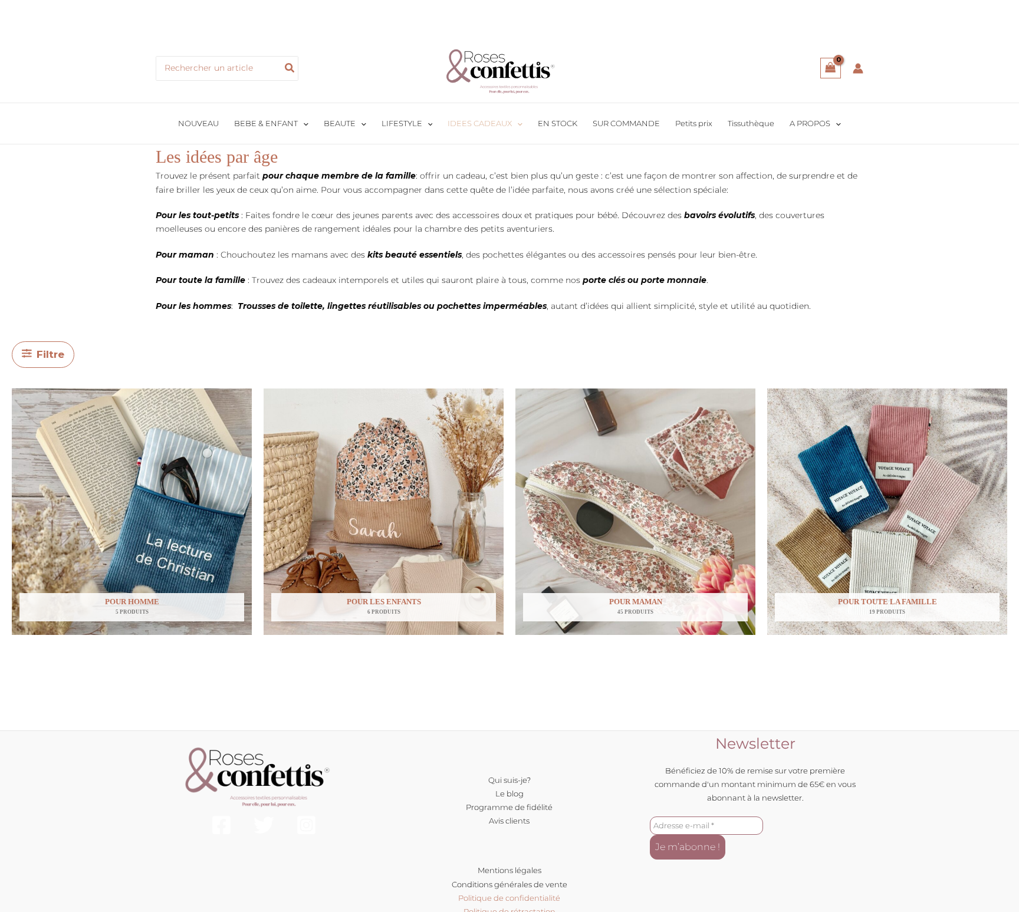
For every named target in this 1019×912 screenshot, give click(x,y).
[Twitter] (264, 825)
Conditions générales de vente (509, 884)
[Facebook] (221, 825)
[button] (303, 123)
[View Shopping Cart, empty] (830, 68)
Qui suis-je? (509, 780)
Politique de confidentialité (509, 898)
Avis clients (509, 820)
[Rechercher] (290, 68)
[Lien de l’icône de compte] (858, 68)
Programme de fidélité (509, 807)
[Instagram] (306, 825)
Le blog (509, 793)
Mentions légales (509, 870)
